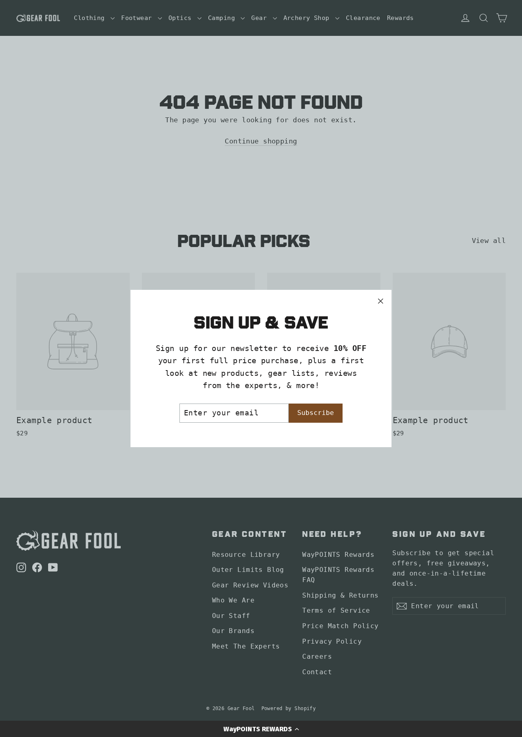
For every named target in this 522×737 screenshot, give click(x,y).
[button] (261, 729)
